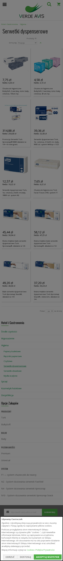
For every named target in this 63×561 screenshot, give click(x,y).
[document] (31, 538)
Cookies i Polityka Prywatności (41, 549)
